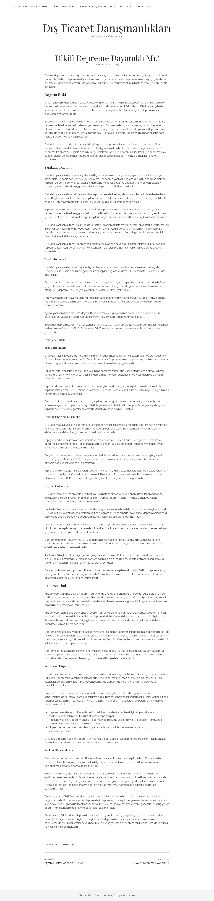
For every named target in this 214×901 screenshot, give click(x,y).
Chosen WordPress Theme (94, 895)
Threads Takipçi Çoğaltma (93, 6)
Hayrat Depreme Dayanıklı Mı (152, 862)
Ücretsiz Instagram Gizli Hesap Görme (131, 6)
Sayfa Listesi (68, 6)
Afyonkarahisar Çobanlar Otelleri (63, 862)
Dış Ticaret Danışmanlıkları (107, 28)
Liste (55, 6)
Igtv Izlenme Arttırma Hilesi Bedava (30, 6)
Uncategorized (68, 844)
